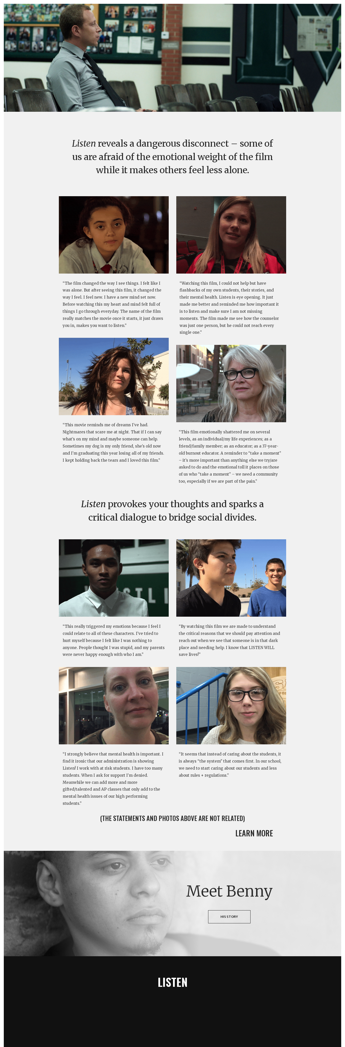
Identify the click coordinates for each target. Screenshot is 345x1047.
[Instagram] (188, 1000)
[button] (257, 833)
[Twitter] (172, 1000)
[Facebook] (156, 1000)
